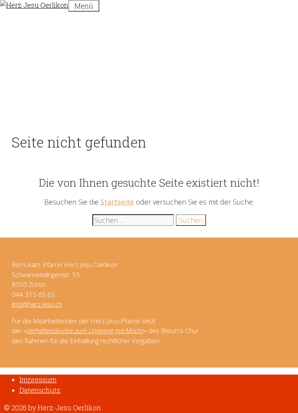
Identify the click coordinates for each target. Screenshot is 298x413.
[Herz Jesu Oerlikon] (34, 5)
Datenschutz (40, 390)
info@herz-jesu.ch (37, 304)
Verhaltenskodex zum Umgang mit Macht (85, 330)
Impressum (38, 379)
